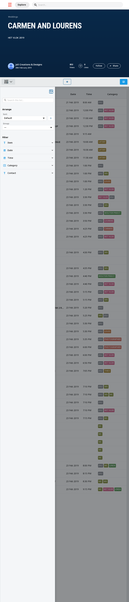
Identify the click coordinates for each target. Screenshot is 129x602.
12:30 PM (88, 126)
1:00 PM (87, 165)
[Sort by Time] (89, 94)
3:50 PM (87, 220)
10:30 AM (88, 149)
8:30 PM (87, 481)
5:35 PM (87, 339)
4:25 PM (87, 228)
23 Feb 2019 (72, 118)
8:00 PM (87, 465)
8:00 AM (87, 102)
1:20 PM (87, 189)
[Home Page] (9, 4)
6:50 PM (87, 362)
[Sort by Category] (112, 94)
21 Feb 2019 (72, 102)
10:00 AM (88, 141)
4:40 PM (87, 276)
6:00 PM (87, 347)
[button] (80, 66)
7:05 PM (87, 370)
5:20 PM (87, 307)
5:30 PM (87, 323)
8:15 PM (87, 473)
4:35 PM (87, 268)
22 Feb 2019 (72, 110)
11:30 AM (88, 157)
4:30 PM (87, 252)
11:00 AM (88, 118)
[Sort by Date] (73, 94)
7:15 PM (87, 418)
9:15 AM (87, 133)
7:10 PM (87, 386)
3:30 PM (87, 197)
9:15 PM (87, 489)
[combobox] (77, 4)
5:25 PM (87, 315)
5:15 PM (87, 291)
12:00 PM (88, 110)
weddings (13, 16)
